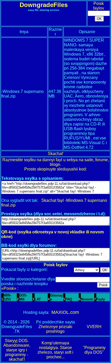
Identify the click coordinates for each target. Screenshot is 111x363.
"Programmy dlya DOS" (94, 349)
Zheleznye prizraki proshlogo (55, 329)
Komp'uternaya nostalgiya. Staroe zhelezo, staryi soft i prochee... (55, 350)
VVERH (94, 326)
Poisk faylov (98, 5)
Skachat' (56, 153)
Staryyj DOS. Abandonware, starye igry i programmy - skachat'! (16, 349)
